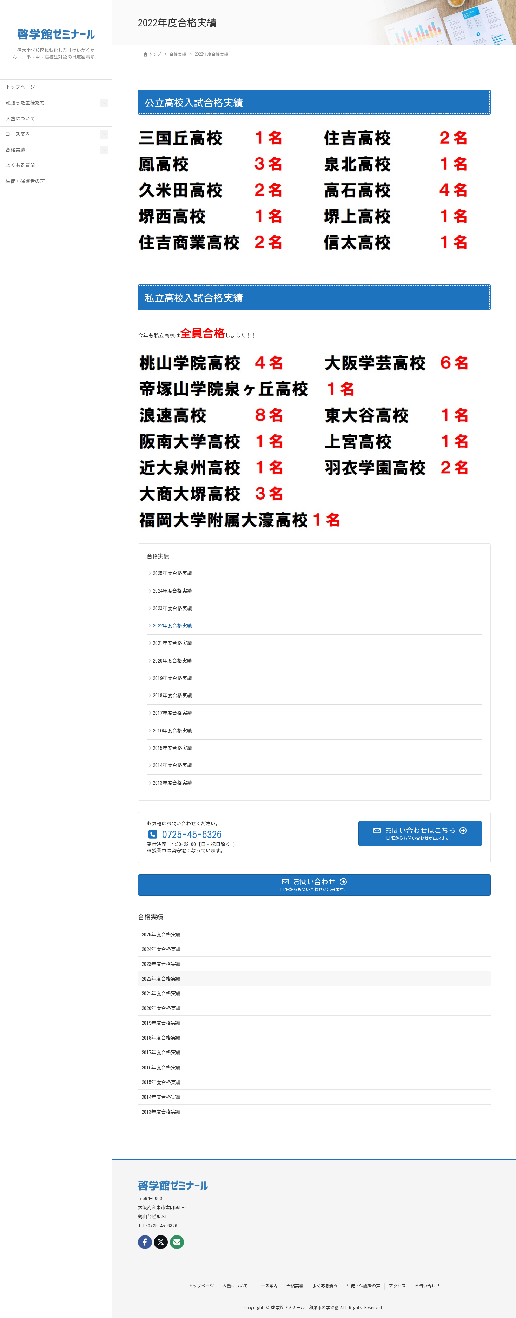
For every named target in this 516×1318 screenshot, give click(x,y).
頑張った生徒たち (25, 102)
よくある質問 (20, 165)
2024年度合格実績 (172, 590)
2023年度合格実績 (172, 608)
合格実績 (15, 149)
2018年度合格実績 (172, 695)
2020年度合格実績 (172, 660)
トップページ (20, 87)
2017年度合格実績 (172, 713)
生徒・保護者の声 (25, 181)
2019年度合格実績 (172, 678)
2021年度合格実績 (172, 643)
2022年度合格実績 (172, 625)
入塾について (20, 118)
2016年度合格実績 (172, 730)
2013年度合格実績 (172, 782)
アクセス (397, 1286)
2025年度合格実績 (172, 573)
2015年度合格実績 (172, 748)
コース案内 (18, 134)
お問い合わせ (427, 1286)
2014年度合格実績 (172, 765)
